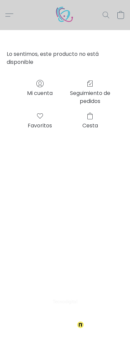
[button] (65, 15)
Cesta (90, 125)
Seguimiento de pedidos (90, 97)
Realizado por (60, 325)
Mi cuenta (40, 93)
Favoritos (40, 125)
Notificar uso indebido (65, 313)
